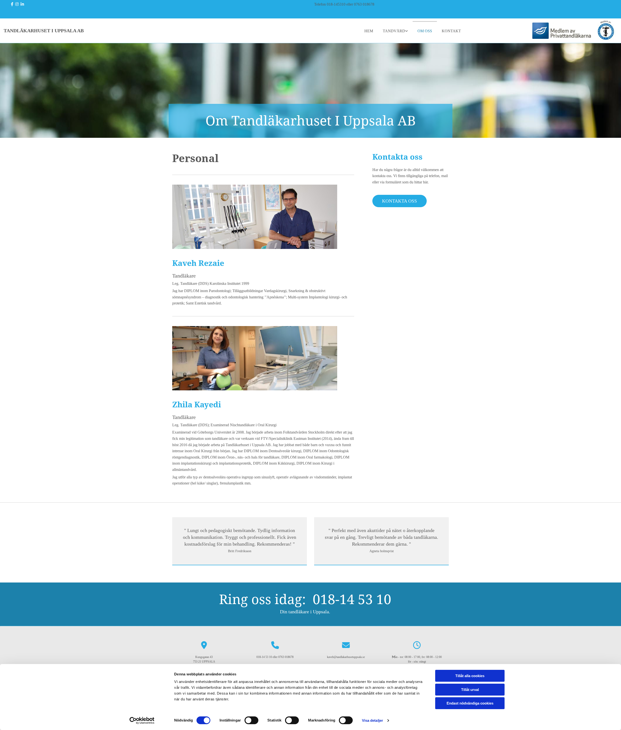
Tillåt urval (470, 690)
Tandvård (394, 31)
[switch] (251, 720)
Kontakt (451, 31)
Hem (368, 31)
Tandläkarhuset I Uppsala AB (44, 30)
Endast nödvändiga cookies (470, 703)
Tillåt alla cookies (469, 676)
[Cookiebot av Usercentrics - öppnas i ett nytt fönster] (142, 720)
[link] (395, 30)
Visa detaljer (372, 720)
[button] (399, 201)
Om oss (424, 31)
